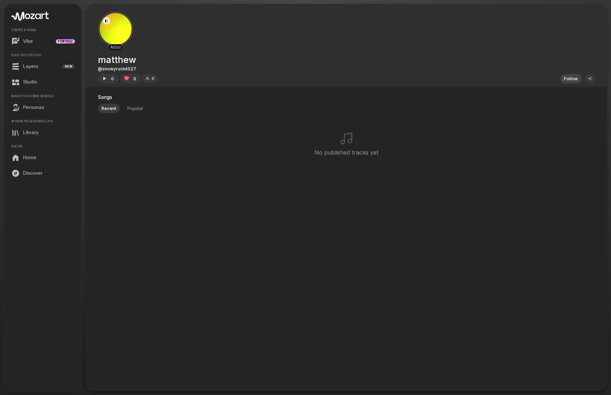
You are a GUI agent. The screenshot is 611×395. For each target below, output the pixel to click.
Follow (571, 78)
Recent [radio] (108, 108)
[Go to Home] (30, 16)
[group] (122, 108)
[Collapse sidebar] (106, 20)
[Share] (590, 78)
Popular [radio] (135, 108)
